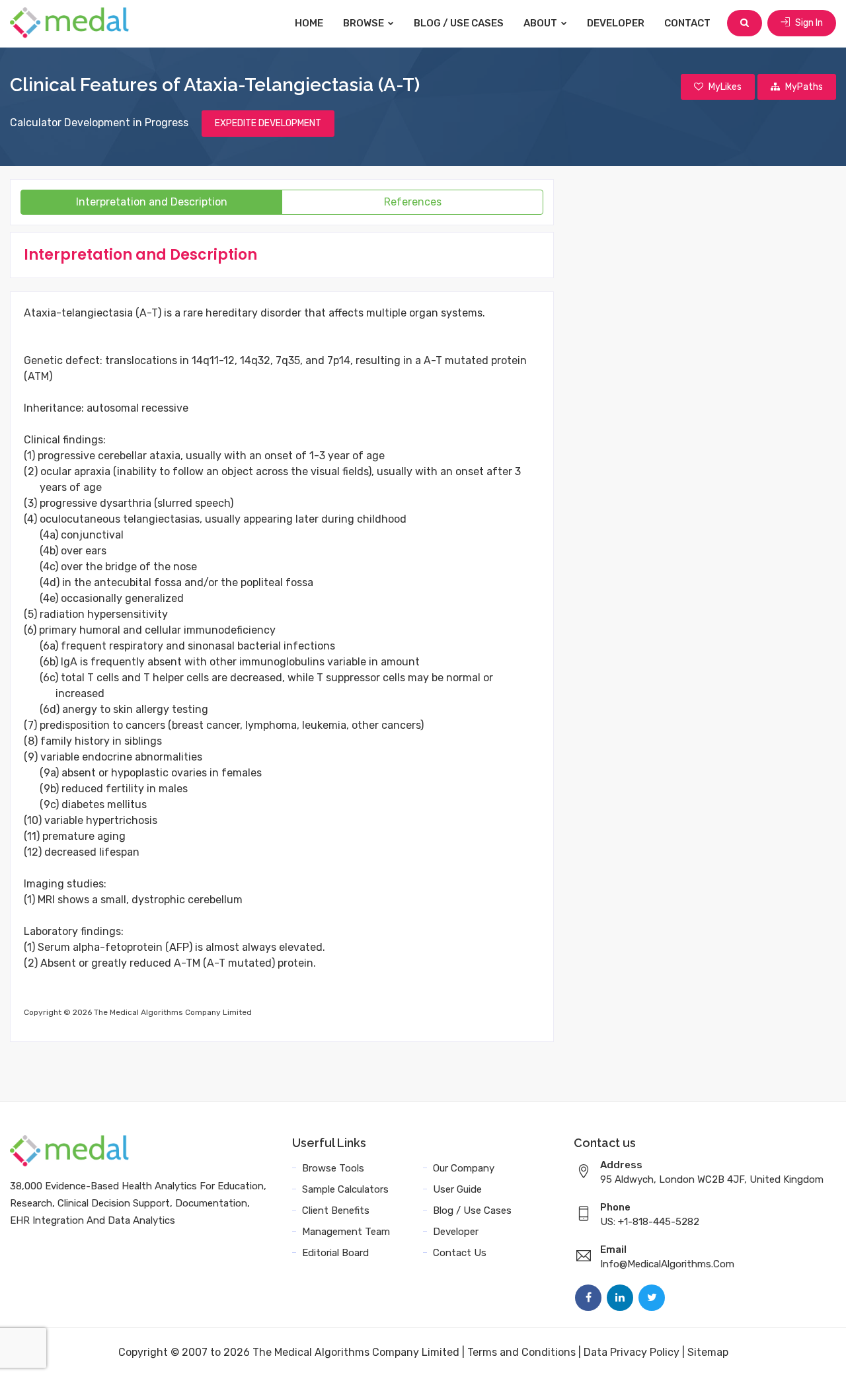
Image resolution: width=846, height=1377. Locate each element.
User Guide (457, 1189)
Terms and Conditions (521, 1352)
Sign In (808, 22)
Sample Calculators (345, 1189)
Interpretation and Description (151, 202)
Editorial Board (335, 1253)
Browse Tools (333, 1168)
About (541, 23)
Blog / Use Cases (459, 23)
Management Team (346, 1232)
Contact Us (459, 1253)
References (413, 202)
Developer (615, 23)
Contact (687, 23)
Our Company (463, 1168)
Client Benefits (335, 1210)
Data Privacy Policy (631, 1352)
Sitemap (707, 1352)
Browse (364, 23)
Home (309, 23)
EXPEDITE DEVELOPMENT (268, 123)
